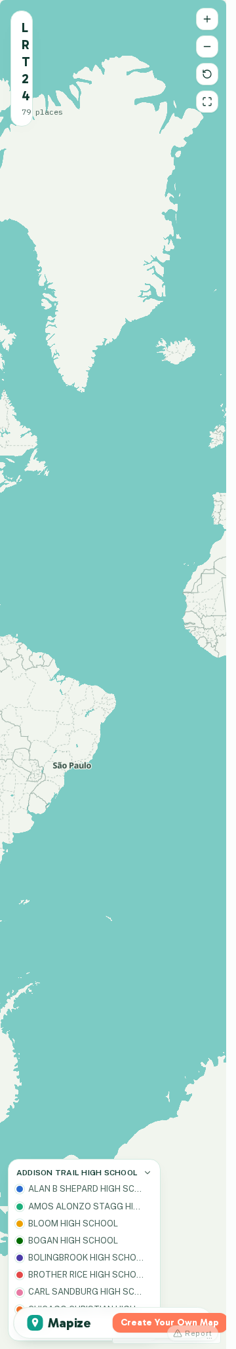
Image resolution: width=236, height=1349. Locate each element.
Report (198, 1333)
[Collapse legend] (147, 1172)
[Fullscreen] (207, 101)
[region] (113, 674)
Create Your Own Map (170, 1322)
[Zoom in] (207, 19)
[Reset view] (207, 74)
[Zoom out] (207, 46)
